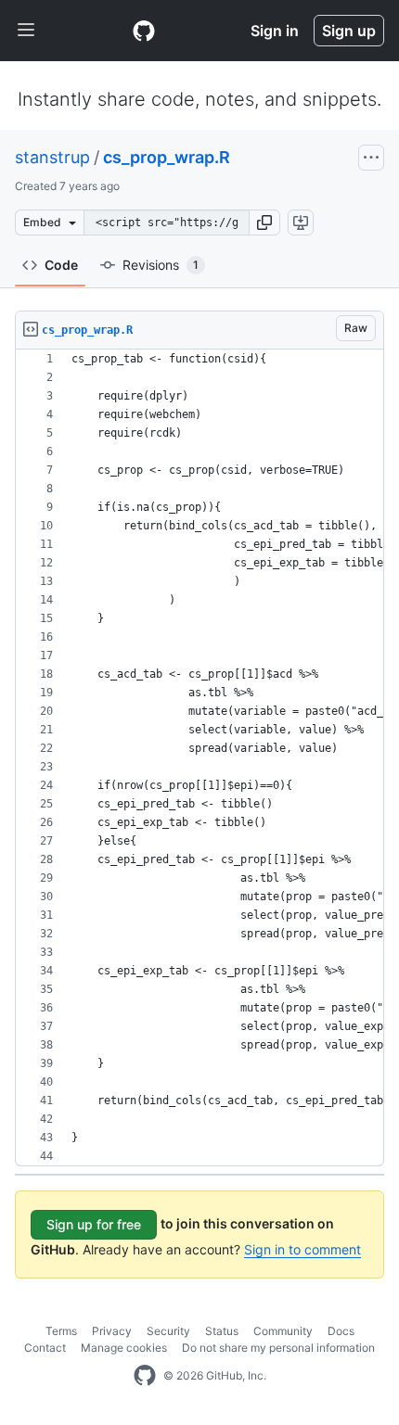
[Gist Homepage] (144, 30)
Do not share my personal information (278, 1348)
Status (221, 1331)
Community (283, 1331)
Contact (45, 1348)
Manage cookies (124, 1348)
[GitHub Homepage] (145, 1376)
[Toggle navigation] (26, 31)
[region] (199, 758)
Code (61, 265)
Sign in (275, 30)
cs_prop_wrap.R (166, 157)
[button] (264, 222)
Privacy (112, 1331)
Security (168, 1331)
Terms (61, 1331)
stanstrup (52, 157)
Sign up (349, 30)
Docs (341, 1331)
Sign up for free (93, 1224)
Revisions (160, 265)
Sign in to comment (302, 1249)
